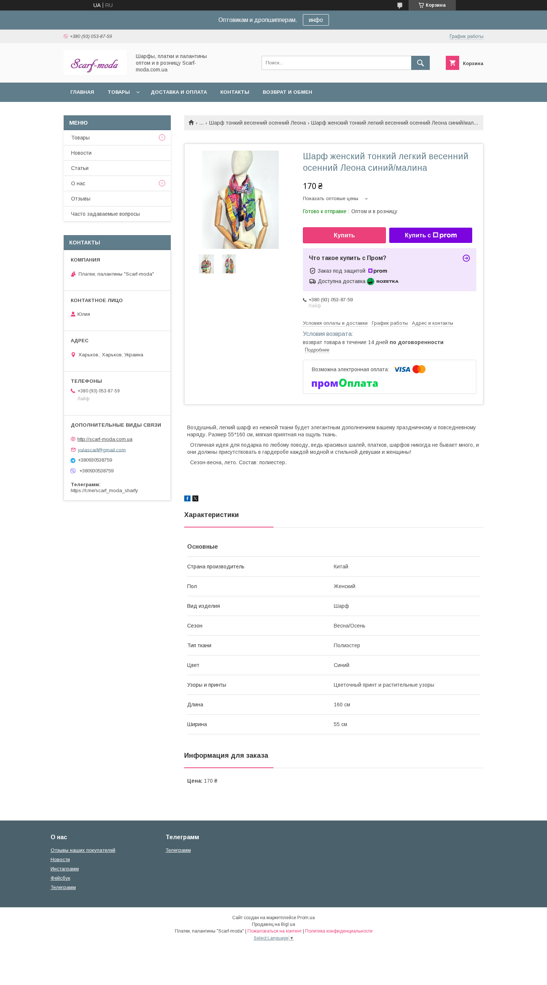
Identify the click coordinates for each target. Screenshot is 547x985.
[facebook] (187, 500)
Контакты (234, 92)
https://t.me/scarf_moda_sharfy (104, 490)
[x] (195, 500)
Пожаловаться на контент (274, 931)
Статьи (80, 168)
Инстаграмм (65, 869)
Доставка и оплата (179, 92)
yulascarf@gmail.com (102, 449)
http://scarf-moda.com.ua (104, 439)
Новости (81, 153)
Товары (119, 92)
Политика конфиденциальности (338, 931)
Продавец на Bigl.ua (273, 924)
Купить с (418, 235)
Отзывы (80, 199)
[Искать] (420, 63)
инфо (316, 20)
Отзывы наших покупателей (83, 850)
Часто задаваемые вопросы (105, 214)
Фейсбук (60, 878)
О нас (78, 183)
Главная (82, 92)
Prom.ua (306, 917)
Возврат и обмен (287, 92)
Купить (344, 235)
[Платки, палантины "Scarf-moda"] (95, 73)
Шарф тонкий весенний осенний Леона (257, 123)
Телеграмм (63, 887)
